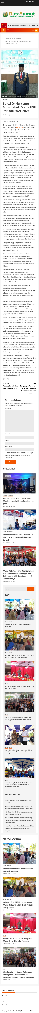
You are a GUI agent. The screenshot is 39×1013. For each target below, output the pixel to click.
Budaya (5, 495)
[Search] (33, 30)
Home (4, 999)
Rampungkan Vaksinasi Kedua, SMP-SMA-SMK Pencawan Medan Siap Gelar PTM (28, 388)
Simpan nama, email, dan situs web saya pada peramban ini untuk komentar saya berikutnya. (19, 455)
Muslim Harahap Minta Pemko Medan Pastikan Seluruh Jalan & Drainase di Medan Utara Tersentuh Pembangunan (18, 784)
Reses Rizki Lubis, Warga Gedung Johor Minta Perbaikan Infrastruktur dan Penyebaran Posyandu (18, 752)
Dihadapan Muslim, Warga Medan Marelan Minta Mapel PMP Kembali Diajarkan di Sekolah (19, 537)
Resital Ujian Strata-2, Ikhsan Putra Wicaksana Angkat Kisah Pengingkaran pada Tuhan (18, 501)
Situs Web (8, 446)
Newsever (24, 1011)
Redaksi (4, 1005)
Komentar (8, 408)
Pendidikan (5, 99)
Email (7, 440)
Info (3, 1002)
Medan (4, 531)
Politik (15, 568)
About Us (4, 996)
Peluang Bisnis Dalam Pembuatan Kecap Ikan (10, 386)
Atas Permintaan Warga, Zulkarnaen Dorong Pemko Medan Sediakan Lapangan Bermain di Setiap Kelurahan (18, 719)
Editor (6, 115)
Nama (7, 434)
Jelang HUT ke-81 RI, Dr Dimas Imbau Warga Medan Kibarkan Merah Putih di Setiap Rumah (18, 905)
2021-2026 (19, 127)
